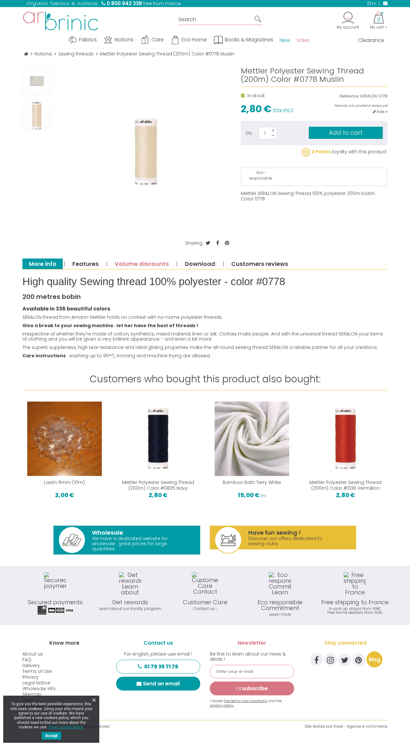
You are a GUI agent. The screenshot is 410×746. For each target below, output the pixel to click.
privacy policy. (222, 705)
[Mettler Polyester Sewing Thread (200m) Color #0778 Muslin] (36, 81)
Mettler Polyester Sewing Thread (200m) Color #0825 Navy (158, 485)
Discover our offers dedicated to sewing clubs (285, 538)
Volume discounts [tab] (142, 264)
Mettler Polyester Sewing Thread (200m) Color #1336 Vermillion (345, 485)
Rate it (382, 112)
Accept (51, 735)
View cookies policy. (66, 727)
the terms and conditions (245, 700)
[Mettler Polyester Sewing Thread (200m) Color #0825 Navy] (158, 439)
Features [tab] (85, 264)
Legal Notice (36, 682)
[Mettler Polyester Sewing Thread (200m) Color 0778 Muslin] (36, 115)
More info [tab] (42, 264)
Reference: (349, 96)
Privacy (30, 677)
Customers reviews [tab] (259, 264)
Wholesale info (39, 688)
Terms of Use (37, 671)
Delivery (31, 665)
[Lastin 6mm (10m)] (64, 439)
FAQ (26, 659)
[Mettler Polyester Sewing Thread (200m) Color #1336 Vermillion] (345, 439)
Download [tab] (200, 264)
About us (32, 654)
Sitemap (32, 694)
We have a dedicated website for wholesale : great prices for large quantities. (130, 540)
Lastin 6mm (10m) (64, 482)
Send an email (161, 683)
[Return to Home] (26, 54)
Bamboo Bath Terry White (252, 482)
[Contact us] (383, 3)
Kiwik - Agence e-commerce (361, 726)
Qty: (249, 133)
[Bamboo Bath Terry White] (252, 439)
